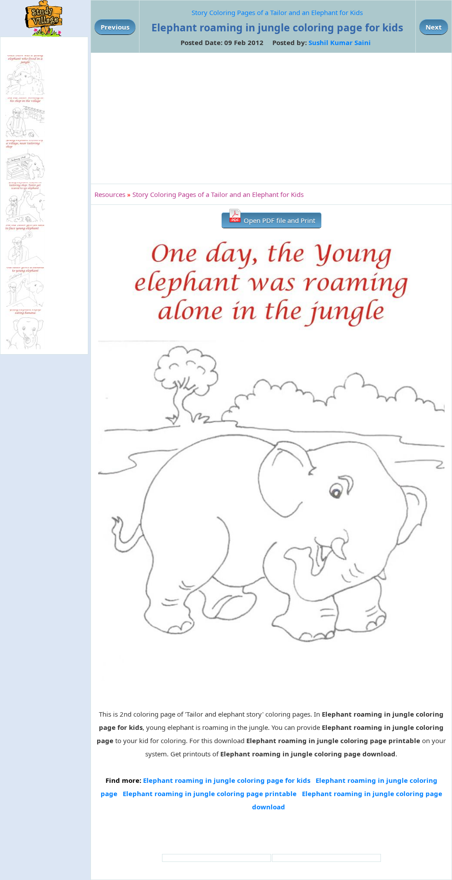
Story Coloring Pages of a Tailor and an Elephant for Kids (277, 12)
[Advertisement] (271, 118)
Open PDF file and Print (278, 220)
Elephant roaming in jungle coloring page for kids (226, 780)
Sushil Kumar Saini (340, 42)
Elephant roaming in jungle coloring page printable (210, 793)
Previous (115, 27)
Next (434, 27)
